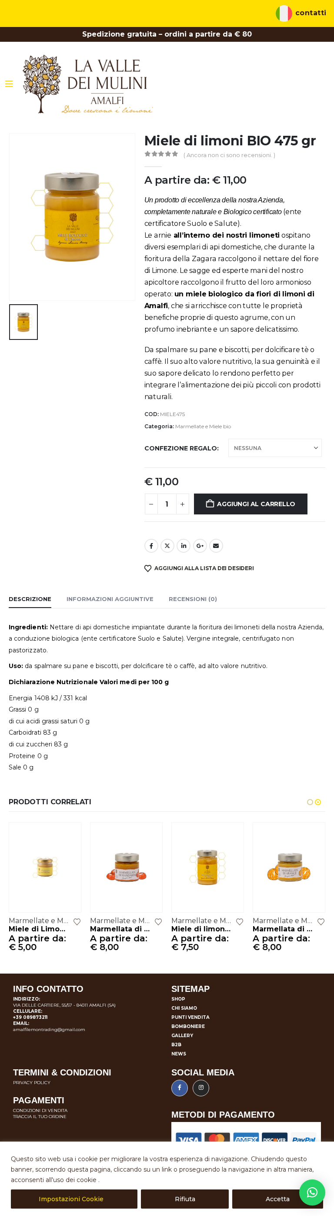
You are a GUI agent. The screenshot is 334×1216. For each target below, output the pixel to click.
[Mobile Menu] (9, 84)
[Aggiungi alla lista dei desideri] (77, 921)
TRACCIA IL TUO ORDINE (40, 1116)
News (178, 1054)
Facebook (151, 546)
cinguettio (167, 546)
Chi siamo (184, 1008)
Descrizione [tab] (30, 598)
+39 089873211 (30, 1017)
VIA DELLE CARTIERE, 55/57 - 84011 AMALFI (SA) (64, 1005)
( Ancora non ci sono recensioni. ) (229, 154)
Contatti (311, 13)
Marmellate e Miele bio (203, 426)
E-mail (216, 546)
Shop (178, 999)
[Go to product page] (45, 867)
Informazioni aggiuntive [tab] (110, 598)
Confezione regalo (180, 448)
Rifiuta (185, 1199)
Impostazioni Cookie (71, 1199)
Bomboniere (188, 1026)
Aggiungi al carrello (256, 504)
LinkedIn (183, 546)
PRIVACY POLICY (31, 1082)
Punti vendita (190, 1017)
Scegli (66, 837)
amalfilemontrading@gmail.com (49, 1029)
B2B (176, 1045)
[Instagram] (201, 1088)
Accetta (278, 1199)
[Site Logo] (88, 84)
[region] (167, 1179)
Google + (200, 546)
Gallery (182, 1035)
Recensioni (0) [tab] (193, 598)
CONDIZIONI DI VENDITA (40, 1110)
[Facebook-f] (179, 1088)
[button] (310, 802)
